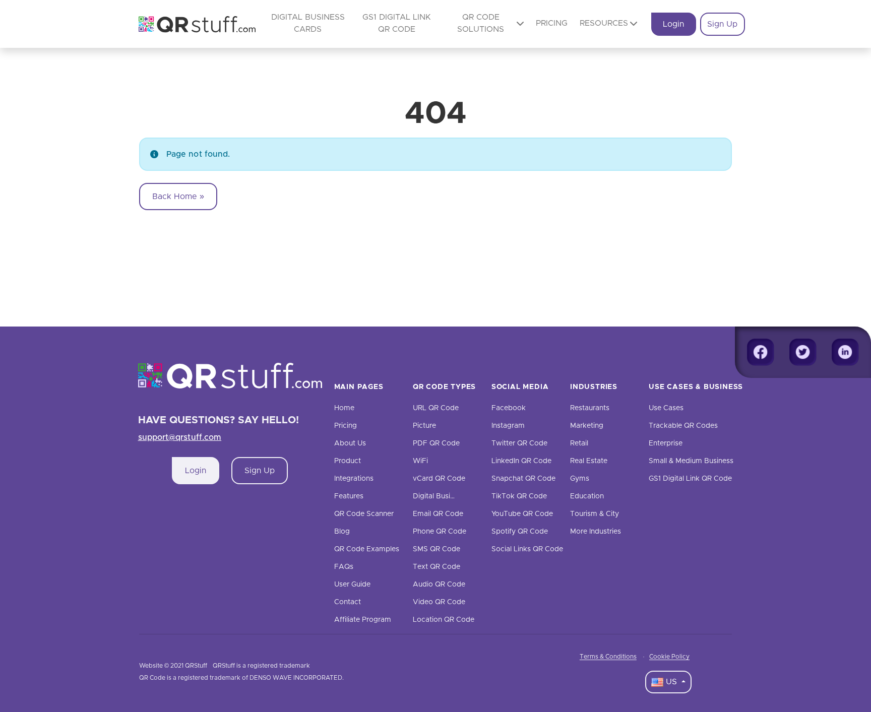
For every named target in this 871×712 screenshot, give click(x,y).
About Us (350, 443)
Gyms (579, 478)
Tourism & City (594, 513)
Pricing (552, 23)
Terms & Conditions (608, 657)
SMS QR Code (436, 549)
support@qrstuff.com (180, 437)
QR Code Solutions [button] (480, 23)
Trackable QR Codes (683, 425)
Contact (347, 602)
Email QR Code (438, 513)
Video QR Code (439, 602)
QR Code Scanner (364, 513)
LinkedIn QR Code (521, 461)
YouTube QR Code (522, 513)
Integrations (354, 478)
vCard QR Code (439, 478)
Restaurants (589, 408)
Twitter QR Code (519, 443)
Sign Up (722, 24)
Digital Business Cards (450, 496)
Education (587, 496)
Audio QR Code (439, 584)
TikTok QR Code (519, 496)
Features (348, 496)
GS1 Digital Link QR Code (690, 478)
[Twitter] (803, 352)
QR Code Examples (366, 549)
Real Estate (588, 461)
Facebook (508, 408)
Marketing (586, 425)
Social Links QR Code (527, 549)
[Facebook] (760, 352)
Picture (424, 425)
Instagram (508, 425)
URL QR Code (436, 408)
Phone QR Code (439, 531)
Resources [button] (604, 23)
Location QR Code (443, 619)
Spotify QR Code (519, 531)
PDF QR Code (436, 443)
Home (344, 408)
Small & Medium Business (691, 461)
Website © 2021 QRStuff (173, 666)
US (671, 682)
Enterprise (665, 443)
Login (673, 24)
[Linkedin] (845, 352)
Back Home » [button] (178, 196)
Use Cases (666, 408)
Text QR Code (436, 566)
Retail (579, 443)
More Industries (595, 531)
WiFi (420, 461)
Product (347, 461)
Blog (342, 531)
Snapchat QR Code (523, 478)
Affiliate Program (362, 619)
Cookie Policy (669, 657)
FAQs (343, 566)
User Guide (352, 584)
